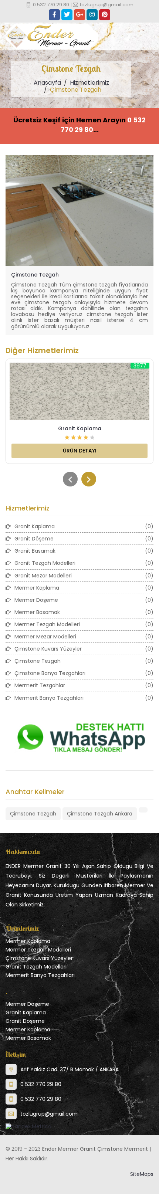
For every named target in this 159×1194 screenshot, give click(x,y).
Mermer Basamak (28, 1038)
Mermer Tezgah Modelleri (38, 949)
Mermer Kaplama (28, 941)
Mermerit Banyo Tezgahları (40, 975)
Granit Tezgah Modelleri (36, 966)
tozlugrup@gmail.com (49, 1114)
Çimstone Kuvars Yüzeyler (39, 958)
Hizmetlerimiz (89, 82)
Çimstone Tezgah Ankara (99, 813)
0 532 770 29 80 (40, 1084)
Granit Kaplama (79, 428)
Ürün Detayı (80, 450)
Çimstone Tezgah (35, 274)
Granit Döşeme (25, 1021)
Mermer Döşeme (27, 1004)
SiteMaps (141, 1174)
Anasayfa (47, 82)
